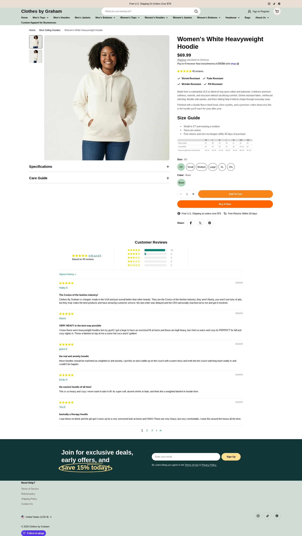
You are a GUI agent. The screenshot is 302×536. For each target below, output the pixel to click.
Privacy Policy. (209, 465)
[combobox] (151, 11)
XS (181, 167)
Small (190, 167)
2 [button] (147, 430)
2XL (231, 167)
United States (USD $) (37, 517)
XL (222, 167)
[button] (184, 71)
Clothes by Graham (41, 11)
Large (213, 167)
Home (32, 30)
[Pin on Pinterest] (209, 223)
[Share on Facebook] (191, 223)
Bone (181, 182)
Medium (201, 167)
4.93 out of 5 (95, 255)
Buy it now (225, 204)
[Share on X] (200, 223)
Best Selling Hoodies (50, 30)
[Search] (196, 11)
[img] (66, 283)
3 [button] (152, 430)
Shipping (181, 60)
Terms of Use (192, 465)
